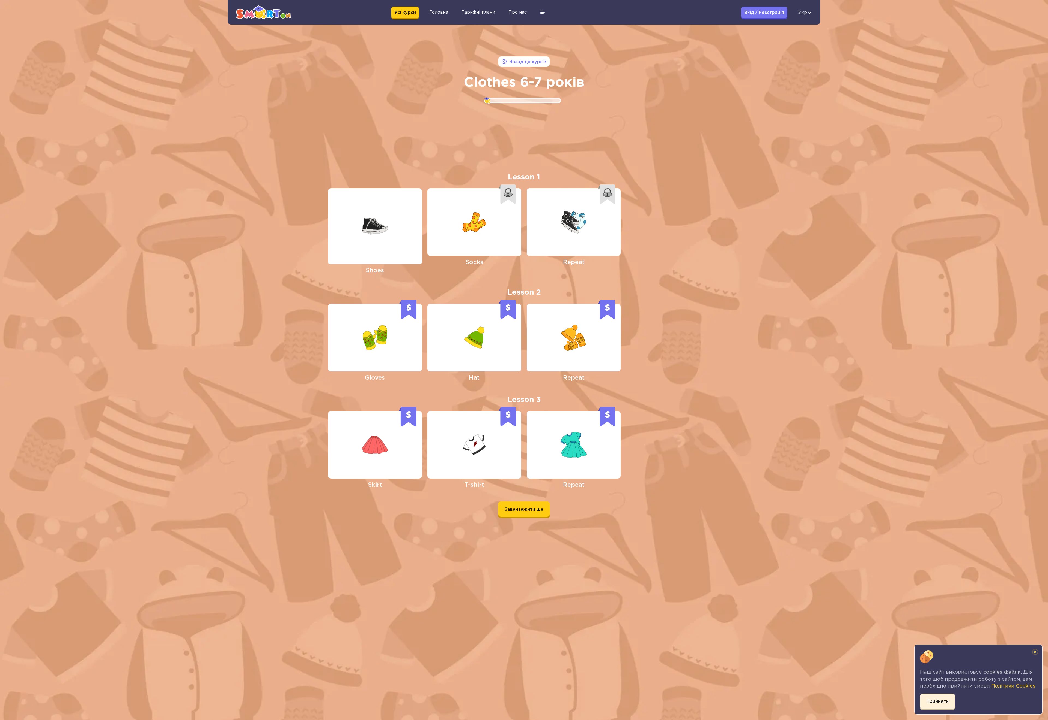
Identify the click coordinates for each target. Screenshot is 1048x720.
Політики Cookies (1013, 686)
